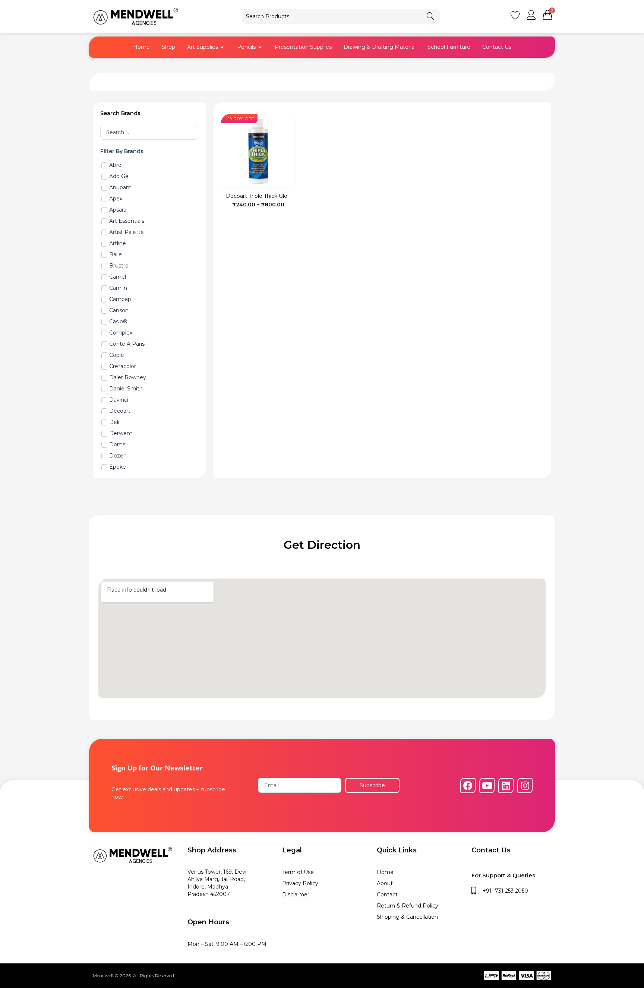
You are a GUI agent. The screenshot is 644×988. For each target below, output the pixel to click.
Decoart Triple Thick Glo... (258, 196)
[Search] (430, 16)
